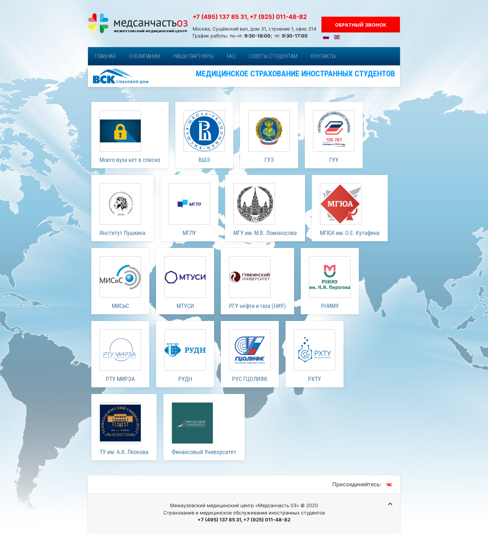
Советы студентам (273, 56)
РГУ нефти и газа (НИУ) (257, 305)
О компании (144, 56)
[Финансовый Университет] (192, 423)
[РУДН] (185, 350)
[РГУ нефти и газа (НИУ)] (250, 277)
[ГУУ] (334, 131)
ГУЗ (269, 159)
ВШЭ (204, 159)
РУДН (185, 378)
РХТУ (314, 378)
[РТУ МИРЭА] (120, 350)
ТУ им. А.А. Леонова (124, 451)
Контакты (323, 56)
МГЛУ (189, 232)
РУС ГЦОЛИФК (250, 378)
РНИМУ (330, 305)
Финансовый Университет (204, 451)
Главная (105, 56)
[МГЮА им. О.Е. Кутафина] (341, 204)
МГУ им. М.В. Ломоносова (265, 232)
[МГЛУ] (189, 204)
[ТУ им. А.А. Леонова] (120, 423)
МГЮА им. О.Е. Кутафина (349, 232)
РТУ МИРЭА (120, 378)
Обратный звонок (360, 24)
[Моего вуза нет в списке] (120, 131)
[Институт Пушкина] (120, 204)
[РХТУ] (314, 350)
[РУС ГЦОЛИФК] (250, 350)
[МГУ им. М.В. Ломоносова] (254, 204)
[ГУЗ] (269, 131)
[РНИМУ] (330, 277)
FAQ (231, 56)
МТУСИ (185, 305)
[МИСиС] (120, 277)
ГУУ (334, 159)
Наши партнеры (193, 56)
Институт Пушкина (122, 232)
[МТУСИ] (185, 277)
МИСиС (120, 305)
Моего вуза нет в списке (130, 159)
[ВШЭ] (204, 131)
